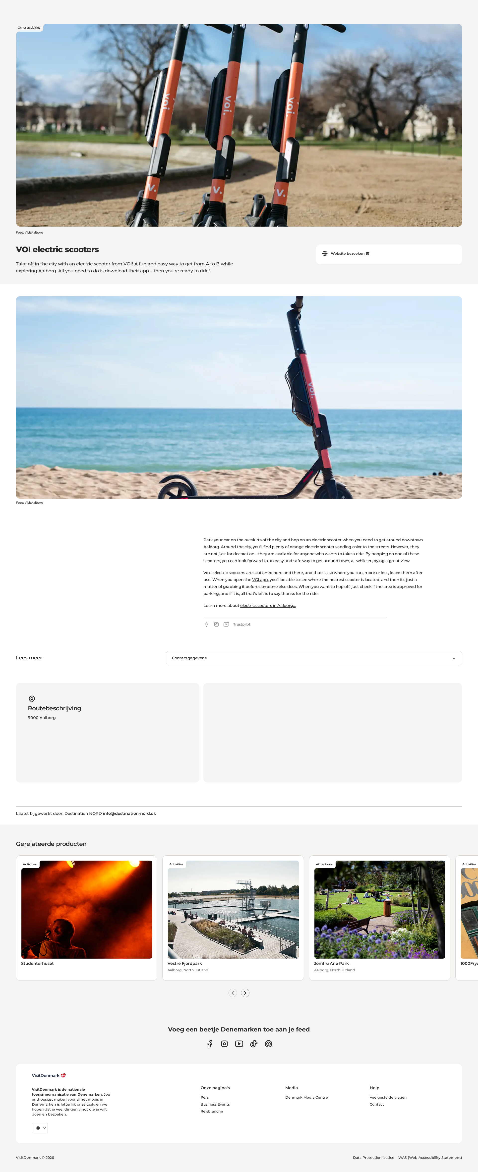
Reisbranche (212, 1111)
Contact (377, 1104)
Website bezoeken (348, 253)
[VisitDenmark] (49, 1075)
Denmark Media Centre (306, 1097)
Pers (205, 1097)
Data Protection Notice (373, 1157)
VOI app (260, 579)
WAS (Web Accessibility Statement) (430, 1157)
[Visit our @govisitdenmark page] (253, 1043)
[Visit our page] (224, 1043)
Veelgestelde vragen (388, 1097)
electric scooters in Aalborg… (268, 605)
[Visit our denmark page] (209, 1043)
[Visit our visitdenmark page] (239, 1043)
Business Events (215, 1104)
